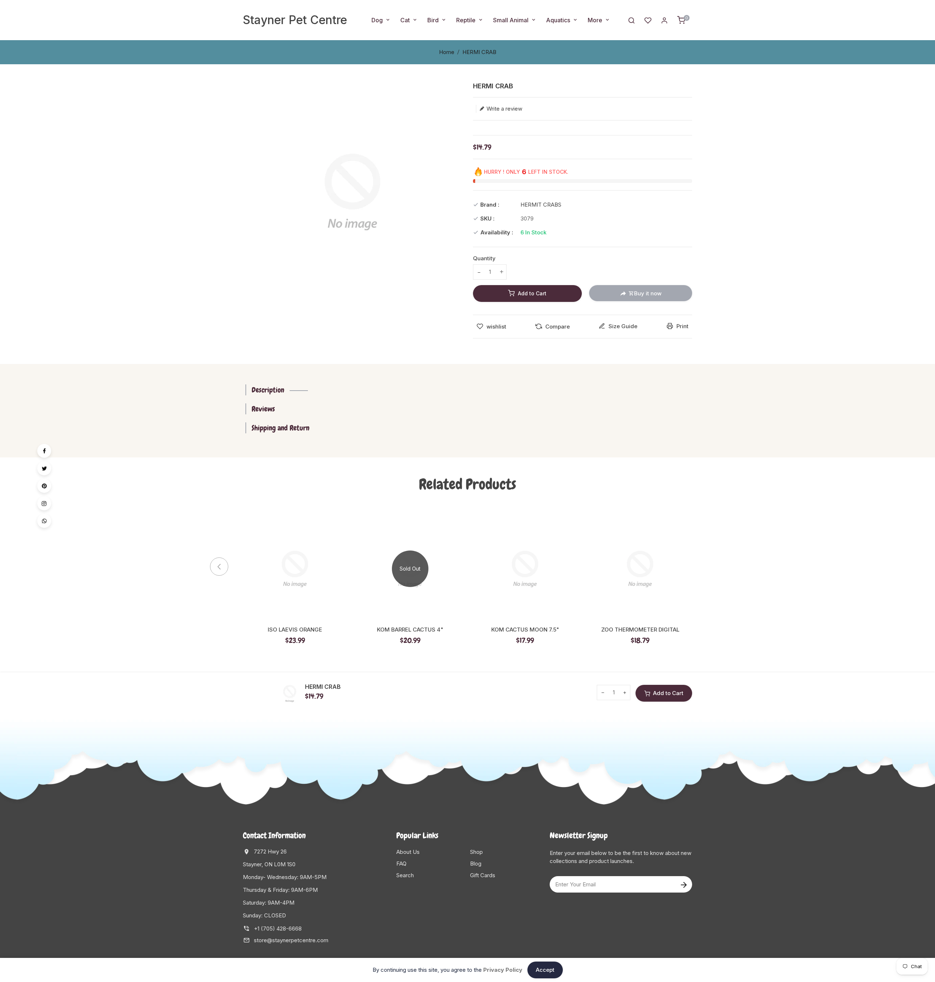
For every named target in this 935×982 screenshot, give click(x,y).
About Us (408, 851)
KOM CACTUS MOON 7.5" (525, 629)
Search (405, 875)
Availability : (496, 232)
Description (268, 390)
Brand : (489, 204)
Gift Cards (482, 875)
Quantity (484, 258)
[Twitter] (44, 468)
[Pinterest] (44, 486)
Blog (475, 863)
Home (446, 52)
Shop (476, 851)
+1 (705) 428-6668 (278, 928)
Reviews (263, 409)
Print (681, 326)
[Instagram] (44, 503)
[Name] (683, 884)
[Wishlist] (648, 19)
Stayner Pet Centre (295, 20)
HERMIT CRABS (540, 204)
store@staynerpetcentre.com (291, 940)
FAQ (401, 863)
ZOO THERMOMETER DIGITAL (640, 629)
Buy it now (647, 293)
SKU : (487, 218)
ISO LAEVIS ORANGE (295, 629)
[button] (705, 566)
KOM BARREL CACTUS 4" (410, 629)
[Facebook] (44, 451)
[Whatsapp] (44, 521)
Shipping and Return (280, 428)
